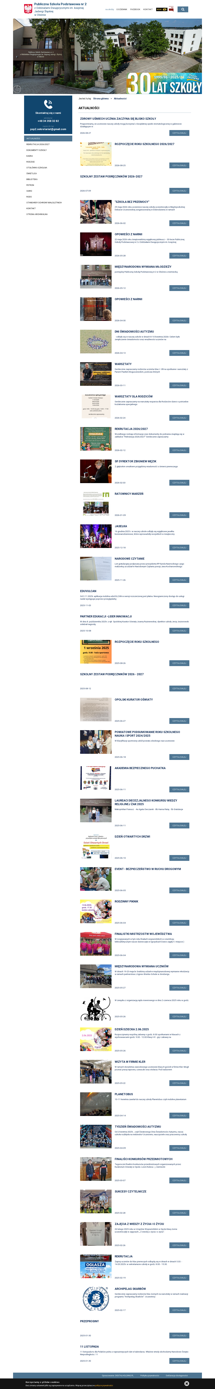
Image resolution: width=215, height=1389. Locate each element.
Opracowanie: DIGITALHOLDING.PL (118, 1375)
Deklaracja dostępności (177, 1375)
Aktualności (120, 98)
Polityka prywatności (149, 1375)
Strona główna (101, 98)
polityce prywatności (104, 1385)
